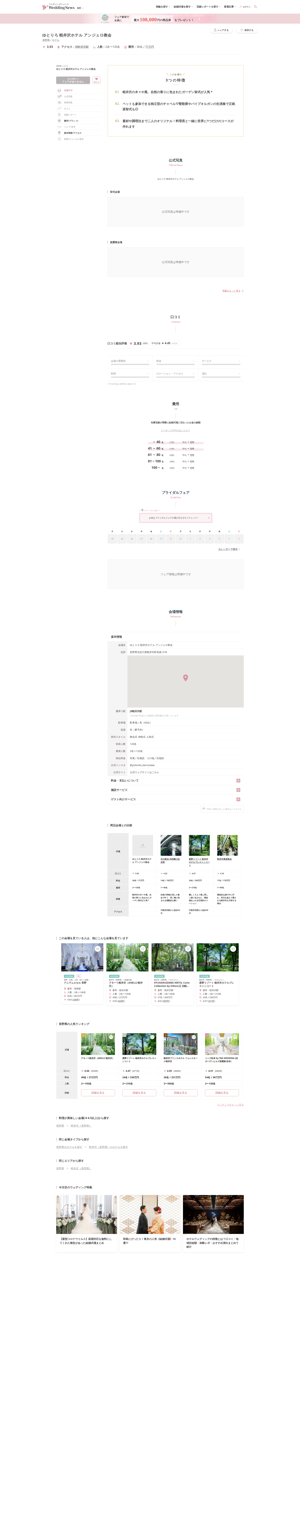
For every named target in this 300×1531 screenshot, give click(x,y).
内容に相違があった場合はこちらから (224, 809)
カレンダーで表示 (228, 549)
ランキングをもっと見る (230, 1104)
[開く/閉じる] (238, 781)
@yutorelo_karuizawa (142, 765)
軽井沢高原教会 (224, 859)
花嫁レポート (70, 114)
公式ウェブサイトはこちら (144, 772)
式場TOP (68, 90)
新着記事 (229, 6)
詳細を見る (139, 1092)
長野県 (46, 40)
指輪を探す (162, 6)
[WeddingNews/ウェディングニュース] (58, 8)
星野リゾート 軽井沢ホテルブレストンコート (199, 862)
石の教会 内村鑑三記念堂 (170, 861)
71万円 (149, 47)
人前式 (150, 736)
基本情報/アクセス (73, 132)
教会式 (133, 736)
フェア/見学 (69, 126)
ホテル (55, 40)
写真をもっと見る (231, 290)
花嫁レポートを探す (207, 6)
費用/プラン (71, 120)
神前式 (141, 736)
